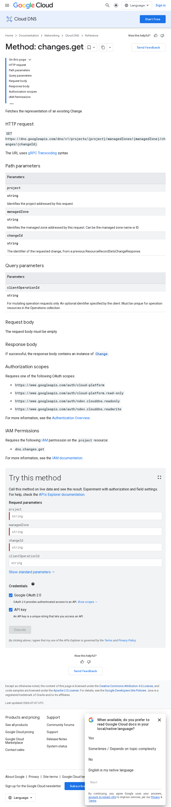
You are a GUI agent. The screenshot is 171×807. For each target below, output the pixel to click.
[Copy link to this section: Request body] (38, 322)
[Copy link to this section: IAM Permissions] (43, 431)
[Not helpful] (162, 35)
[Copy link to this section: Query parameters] (48, 266)
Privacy (34, 777)
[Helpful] (155, 35)
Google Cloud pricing (19, 732)
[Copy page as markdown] (103, 47)
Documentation (29, 35)
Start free (152, 19)
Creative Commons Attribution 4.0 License (126, 686)
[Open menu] (7, 5)
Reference (91, 35)
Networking (52, 35)
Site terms (50, 777)
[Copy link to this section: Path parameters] (44, 166)
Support (52, 732)
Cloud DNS (25, 19)
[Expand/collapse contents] (30, 59)
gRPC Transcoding (42, 153)
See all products (16, 725)
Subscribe (77, 786)
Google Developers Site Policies (125, 690)
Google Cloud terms (76, 777)
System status (57, 746)
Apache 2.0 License (66, 690)
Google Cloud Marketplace (14, 740)
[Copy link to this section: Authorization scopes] (53, 367)
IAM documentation (67, 458)
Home (9, 35)
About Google (14, 777)
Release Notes (57, 739)
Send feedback (148, 47)
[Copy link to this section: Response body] (41, 345)
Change (102, 354)
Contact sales (14, 750)
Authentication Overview (71, 418)
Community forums (60, 725)
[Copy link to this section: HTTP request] (38, 124)
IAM (44, 440)
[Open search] (107, 5)
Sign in (161, 5)
